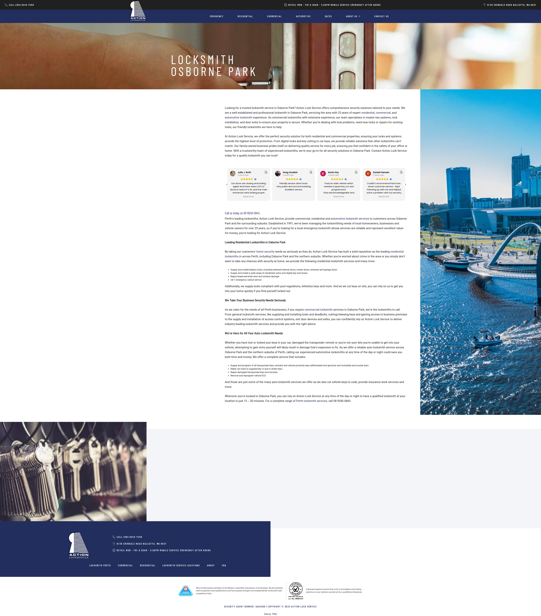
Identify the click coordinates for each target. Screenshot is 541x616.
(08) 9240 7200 (25, 4)
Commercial (274, 16)
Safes (328, 16)
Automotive (303, 16)
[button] (405, 184)
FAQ (224, 565)
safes (278, 273)
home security (265, 251)
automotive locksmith (238, 117)
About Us (352, 16)
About (211, 565)
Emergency (217, 16)
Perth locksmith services (311, 401)
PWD (274, 614)
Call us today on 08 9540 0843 (242, 213)
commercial (383, 112)
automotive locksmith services (350, 218)
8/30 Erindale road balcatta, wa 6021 (511, 4)
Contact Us (381, 16)
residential (367, 112)
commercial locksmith (318, 309)
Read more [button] (293, 196)
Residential (245, 16)
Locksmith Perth (100, 565)
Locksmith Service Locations (181, 565)
